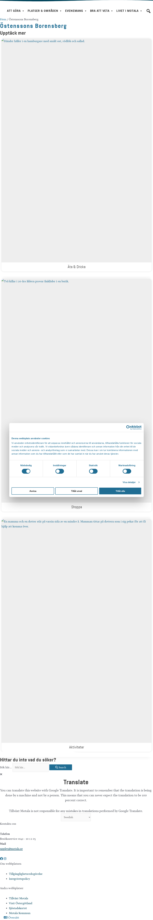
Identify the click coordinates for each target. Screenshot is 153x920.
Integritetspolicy (19, 878)
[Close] (1, 774)
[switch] (59, 471)
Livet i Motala (127, 11)
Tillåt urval (76, 491)
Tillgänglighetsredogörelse (25, 874)
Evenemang (74, 11)
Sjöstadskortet (18, 908)
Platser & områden (43, 11)
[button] (148, 11)
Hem (3, 19)
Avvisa (32, 491)
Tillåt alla (120, 491)
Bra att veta (99, 11)
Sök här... (6, 767)
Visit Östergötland (20, 903)
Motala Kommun (19, 913)
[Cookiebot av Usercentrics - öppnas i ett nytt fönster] (128, 427)
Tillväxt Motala (18, 898)
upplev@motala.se (11, 848)
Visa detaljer (129, 482)
